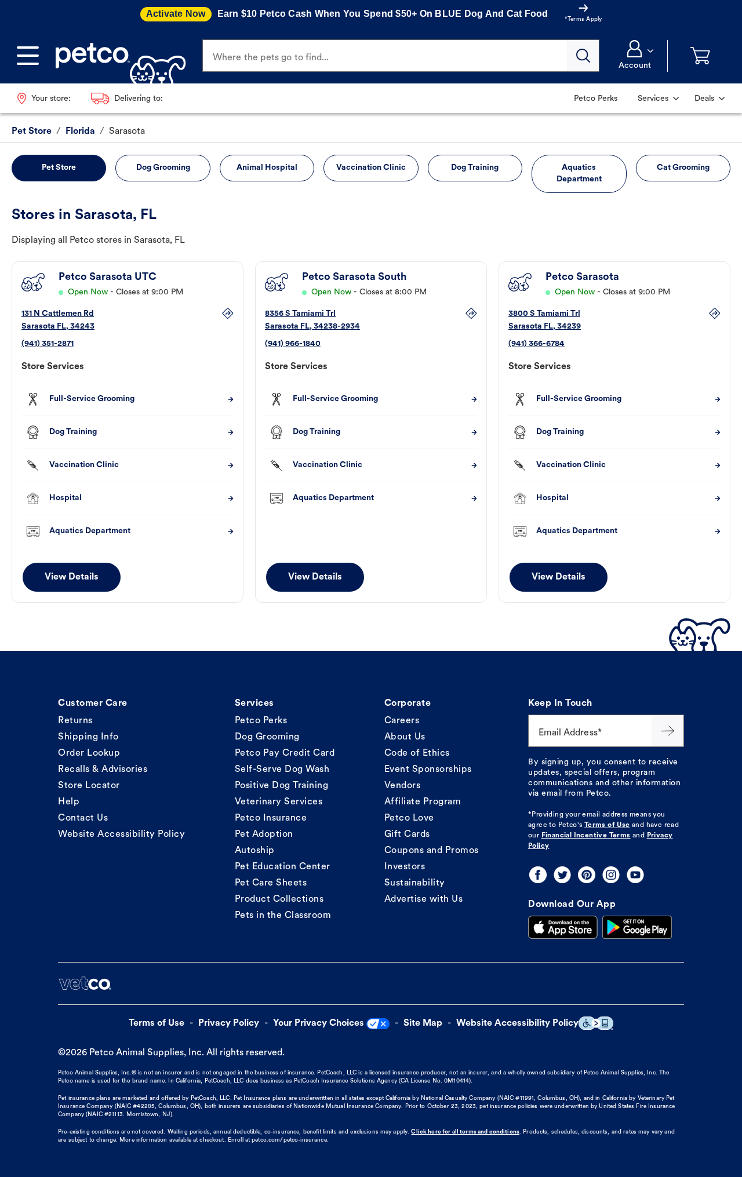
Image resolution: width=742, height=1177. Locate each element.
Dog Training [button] (475, 167)
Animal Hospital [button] (267, 167)
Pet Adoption (264, 834)
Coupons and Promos (431, 850)
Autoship (255, 850)
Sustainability (414, 883)
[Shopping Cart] (700, 56)
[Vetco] (84, 983)
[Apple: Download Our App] (563, 927)
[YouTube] (635, 874)
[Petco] (116, 55)
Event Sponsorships (428, 769)
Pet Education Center (282, 867)
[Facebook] (538, 874)
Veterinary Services (279, 802)
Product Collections (279, 899)
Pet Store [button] (59, 167)
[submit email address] (668, 731)
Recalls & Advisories (102, 769)
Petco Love (409, 818)
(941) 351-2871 (47, 344)
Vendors (402, 785)
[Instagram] (611, 874)
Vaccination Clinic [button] (371, 167)
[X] (562, 874)
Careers (402, 721)
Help (68, 802)
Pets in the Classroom (283, 915)
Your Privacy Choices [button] (318, 1023)
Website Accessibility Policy (121, 834)
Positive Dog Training (282, 785)
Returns (75, 721)
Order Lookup (89, 753)
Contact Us (83, 818)
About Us (404, 737)
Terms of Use (607, 825)
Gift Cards (407, 834)
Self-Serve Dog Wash (282, 769)
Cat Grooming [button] (683, 167)
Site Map (422, 1023)
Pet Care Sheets (271, 883)
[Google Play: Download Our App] (637, 927)
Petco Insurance (271, 818)
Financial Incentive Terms (586, 835)
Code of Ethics (417, 753)
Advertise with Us (423, 899)
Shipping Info (88, 737)
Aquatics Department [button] (579, 173)
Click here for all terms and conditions (465, 1132)
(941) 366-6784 (536, 344)
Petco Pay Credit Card (285, 753)
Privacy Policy (228, 1023)
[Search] (583, 55)
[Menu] (27, 55)
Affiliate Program (422, 802)
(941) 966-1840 (293, 344)
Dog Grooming (267, 737)
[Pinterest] (586, 874)
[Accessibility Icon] (596, 1023)
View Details (72, 577)
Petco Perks (261, 721)
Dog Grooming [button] (163, 167)
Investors (404, 867)
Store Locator (89, 785)
